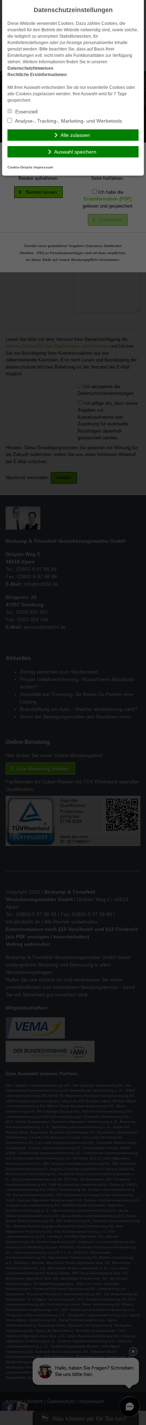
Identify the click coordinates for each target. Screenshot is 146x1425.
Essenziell (26, 111)
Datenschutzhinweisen (30, 68)
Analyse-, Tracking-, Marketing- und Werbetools (68, 121)
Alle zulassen (75, 135)
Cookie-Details (20, 167)
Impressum (43, 167)
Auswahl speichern (75, 152)
